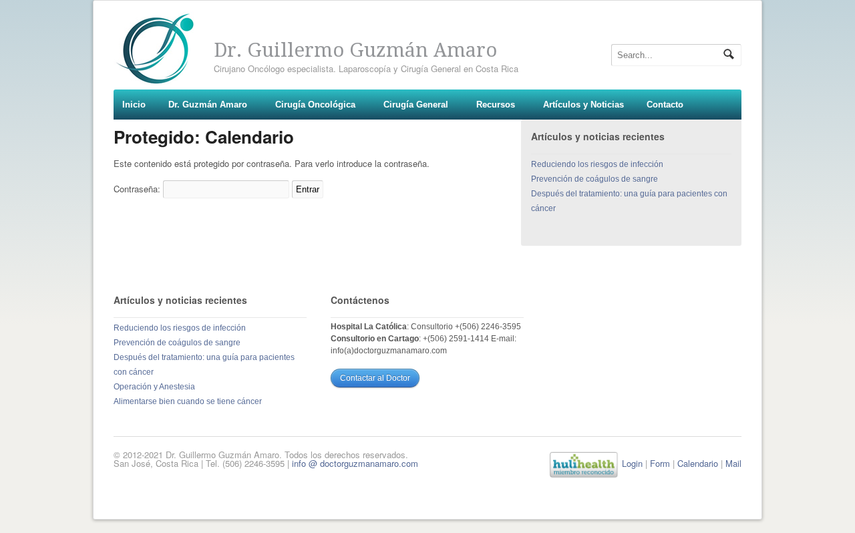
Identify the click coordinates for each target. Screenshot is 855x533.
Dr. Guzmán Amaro (207, 105)
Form (660, 463)
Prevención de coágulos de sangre (594, 179)
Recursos (495, 105)
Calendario (697, 463)
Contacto (665, 105)
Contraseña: (138, 188)
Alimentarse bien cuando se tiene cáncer (188, 401)
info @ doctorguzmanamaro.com (355, 463)
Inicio (134, 105)
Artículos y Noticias (583, 105)
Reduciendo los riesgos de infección (597, 164)
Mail (733, 463)
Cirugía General (415, 105)
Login (632, 463)
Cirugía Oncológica (315, 105)
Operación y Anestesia (154, 386)
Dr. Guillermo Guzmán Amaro (355, 50)
